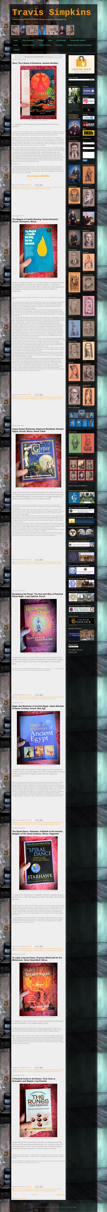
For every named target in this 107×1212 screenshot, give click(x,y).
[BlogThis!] (37, 185)
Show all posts (48, 56)
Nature (61, 948)
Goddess (49, 948)
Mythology (32, 398)
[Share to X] (39, 185)
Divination (22, 187)
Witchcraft (59, 398)
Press (16, 40)
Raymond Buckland (39, 563)
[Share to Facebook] (40, 185)
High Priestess (20, 398)
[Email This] (36, 185)
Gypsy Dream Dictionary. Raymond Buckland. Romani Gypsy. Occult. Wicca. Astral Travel (38, 430)
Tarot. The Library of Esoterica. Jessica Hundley (35, 63)
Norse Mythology (27, 1190)
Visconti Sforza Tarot (45, 189)
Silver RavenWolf (37, 1071)
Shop (50, 40)
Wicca (54, 398)
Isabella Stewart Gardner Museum (79, 45)
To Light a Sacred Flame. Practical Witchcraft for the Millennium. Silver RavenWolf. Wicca (37, 959)
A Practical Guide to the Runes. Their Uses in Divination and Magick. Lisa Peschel (33, 1080)
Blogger (74, 1207)
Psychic (42, 398)
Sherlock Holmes (29, 45)
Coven (52, 397)
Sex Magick (34, 698)
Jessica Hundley (36, 187)
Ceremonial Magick (38, 397)
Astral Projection (26, 562)
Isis (58, 822)
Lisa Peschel (55, 1189)
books (17, 187)
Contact (41, 40)
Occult (52, 187)
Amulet (17, 822)
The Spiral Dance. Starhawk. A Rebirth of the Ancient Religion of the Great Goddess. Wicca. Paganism (37, 832)
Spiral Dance (36, 950)
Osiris (32, 824)
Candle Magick (29, 397)
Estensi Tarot (28, 187)
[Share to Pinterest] (42, 185)
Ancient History (44, 45)
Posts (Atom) (22, 1198)
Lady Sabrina (15, 698)
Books (16, 45)
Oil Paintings (61, 40)
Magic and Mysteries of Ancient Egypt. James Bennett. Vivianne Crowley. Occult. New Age (38, 707)
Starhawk (42, 950)
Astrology (29, 822)
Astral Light (18, 397)
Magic (20, 698)
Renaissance (58, 187)
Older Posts (61, 1195)
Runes (36, 1190)
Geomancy (48, 1189)
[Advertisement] (38, 202)
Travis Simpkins (51, 13)
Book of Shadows (20, 697)
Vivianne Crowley (47, 824)
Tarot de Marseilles (26, 189)
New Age (28, 563)
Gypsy (18, 563)
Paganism (23, 950)
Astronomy (35, 822)
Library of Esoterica (45, 187)
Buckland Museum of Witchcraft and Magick (45, 562)
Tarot (19, 189)
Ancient (18, 1189)
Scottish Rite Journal (77, 40)
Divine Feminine (52, 697)
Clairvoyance (46, 397)
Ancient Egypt (23, 822)
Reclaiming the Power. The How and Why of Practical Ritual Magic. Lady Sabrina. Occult (37, 595)
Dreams (14, 563)
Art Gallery (59, 45)
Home (35, 1195)
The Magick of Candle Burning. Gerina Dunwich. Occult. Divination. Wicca (35, 220)
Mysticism (27, 398)
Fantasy (16, 50)
